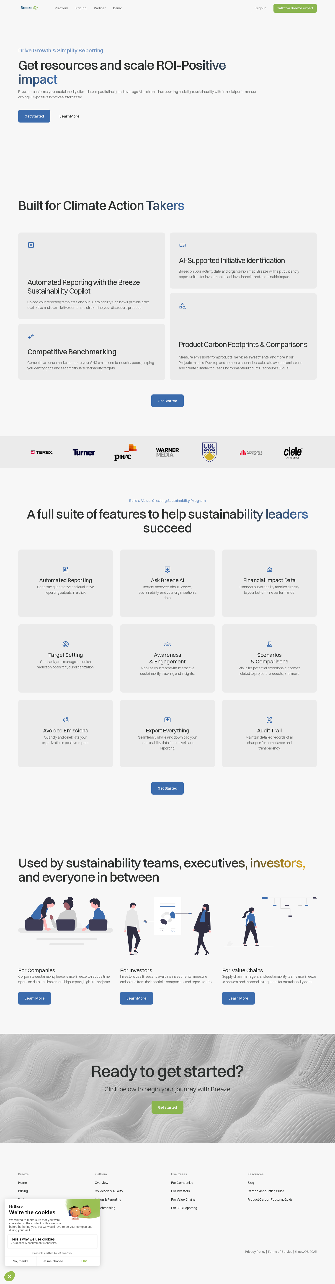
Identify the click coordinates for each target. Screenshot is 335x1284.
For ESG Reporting (184, 1208)
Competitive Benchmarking (71, 352)
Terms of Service (280, 1252)
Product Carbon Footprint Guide (270, 1199)
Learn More (69, 116)
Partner (100, 8)
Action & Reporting (108, 1199)
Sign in (260, 8)
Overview (101, 1183)
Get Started (34, 116)
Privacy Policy (255, 1252)
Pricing (81, 8)
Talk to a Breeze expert (295, 8)
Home (22, 1183)
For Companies (182, 1183)
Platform (61, 8)
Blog (251, 1183)
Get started (167, 1107)
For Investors (180, 1191)
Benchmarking (105, 1208)
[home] (29, 8)
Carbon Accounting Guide (266, 1191)
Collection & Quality (109, 1191)
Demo (117, 8)
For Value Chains (183, 1199)
